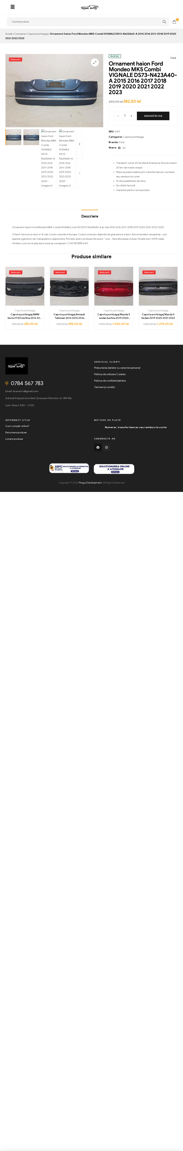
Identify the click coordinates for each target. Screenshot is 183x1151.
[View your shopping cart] (174, 21)
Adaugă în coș (153, 115)
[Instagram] (106, 447)
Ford (173, 57)
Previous (79, 173)
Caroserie (19, 33)
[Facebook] (98, 447)
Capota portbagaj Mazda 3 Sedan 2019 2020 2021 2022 (158, 316)
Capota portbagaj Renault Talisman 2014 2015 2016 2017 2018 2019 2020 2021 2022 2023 (69, 316)
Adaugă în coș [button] (25, 304)
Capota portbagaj (37, 33)
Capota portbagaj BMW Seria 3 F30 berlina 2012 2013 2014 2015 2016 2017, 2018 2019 (25, 316)
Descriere (89, 216)
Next (79, 144)
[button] (12, 7)
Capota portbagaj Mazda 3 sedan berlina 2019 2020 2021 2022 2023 (113, 316)
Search (163, 22)
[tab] (89, 215)
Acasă (8, 33)
